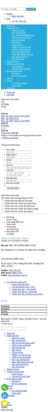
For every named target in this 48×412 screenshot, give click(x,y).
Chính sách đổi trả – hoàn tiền (24, 292)
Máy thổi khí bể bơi (20, 57)
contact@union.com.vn (17, 275)
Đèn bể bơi (16, 42)
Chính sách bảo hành (20, 284)
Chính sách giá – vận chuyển (24, 289)
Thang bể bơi (17, 45)
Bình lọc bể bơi (18, 30)
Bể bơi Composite (19, 76)
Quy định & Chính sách (16, 282)
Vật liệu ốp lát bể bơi (15, 64)
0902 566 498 (17, 16)
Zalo (8, 19)
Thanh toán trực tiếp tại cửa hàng (18, 201)
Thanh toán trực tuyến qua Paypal (18, 211)
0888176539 (17, 273)
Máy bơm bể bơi (19, 33)
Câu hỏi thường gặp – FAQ (23, 287)
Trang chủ (10, 25)
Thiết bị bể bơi (12, 28)
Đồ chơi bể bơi (18, 59)
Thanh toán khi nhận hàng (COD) (18, 198)
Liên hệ (9, 78)
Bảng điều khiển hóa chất (22, 54)
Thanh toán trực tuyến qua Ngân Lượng (21, 209)
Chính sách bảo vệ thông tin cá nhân (27, 294)
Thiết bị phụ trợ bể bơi (21, 37)
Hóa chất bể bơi (18, 40)
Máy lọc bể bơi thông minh (23, 35)
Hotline (9, 14)
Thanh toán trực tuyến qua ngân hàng (20, 203)
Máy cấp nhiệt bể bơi (20, 52)
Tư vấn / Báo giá (19, 21)
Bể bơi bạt (16, 73)
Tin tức (9, 81)
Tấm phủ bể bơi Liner (21, 69)
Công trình (16, 85)
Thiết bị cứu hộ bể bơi (21, 49)
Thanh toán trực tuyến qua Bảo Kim (19, 206)
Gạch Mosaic (17, 66)
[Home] (1, 4)
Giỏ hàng (10, 95)
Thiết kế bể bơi (12, 61)
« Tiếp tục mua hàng (9, 138)
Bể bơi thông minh (14, 71)
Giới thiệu (10, 88)
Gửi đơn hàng (12, 188)
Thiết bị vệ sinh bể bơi (21, 47)
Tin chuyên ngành (19, 83)
